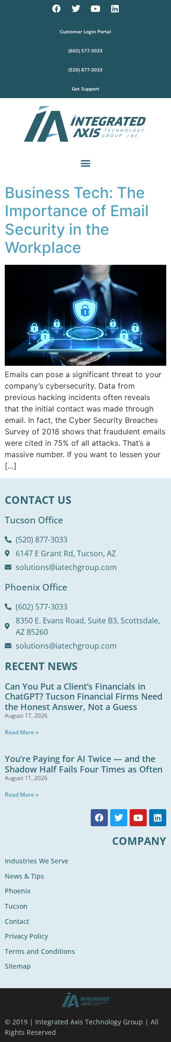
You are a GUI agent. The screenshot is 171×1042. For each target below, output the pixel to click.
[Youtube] (95, 8)
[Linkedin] (115, 8)
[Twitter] (76, 8)
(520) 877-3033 (85, 69)
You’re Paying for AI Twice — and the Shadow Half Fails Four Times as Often (83, 764)
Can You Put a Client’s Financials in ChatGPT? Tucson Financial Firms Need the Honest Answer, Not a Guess (83, 696)
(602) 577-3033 (85, 50)
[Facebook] (56, 8)
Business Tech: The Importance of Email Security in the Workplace (77, 220)
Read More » (21, 732)
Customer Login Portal (85, 31)
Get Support (85, 88)
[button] (86, 162)
